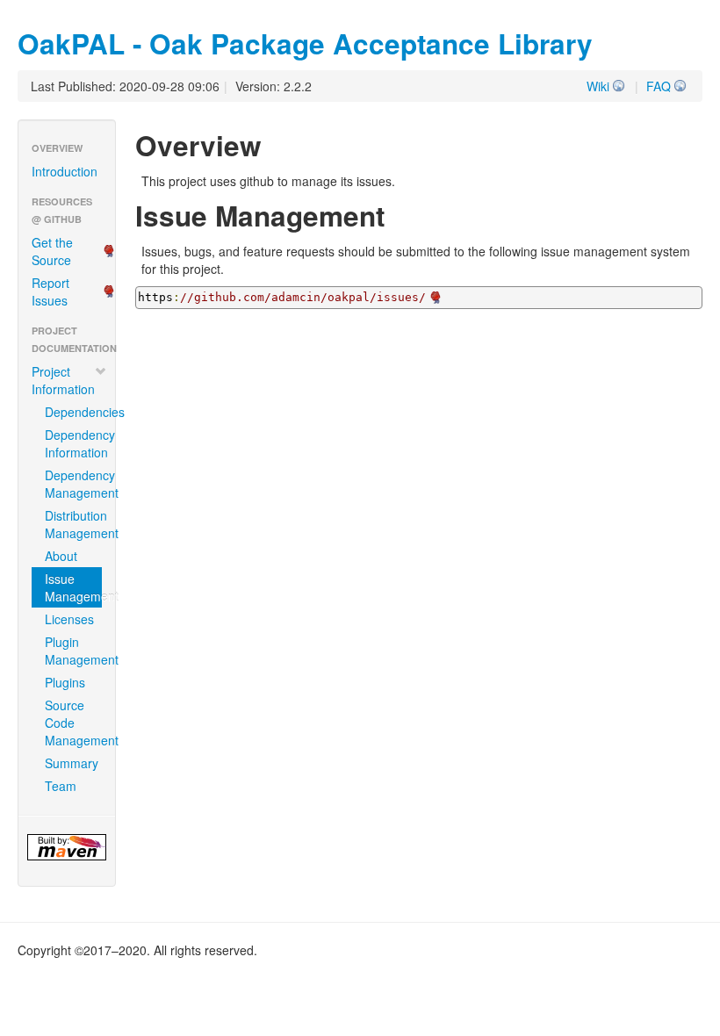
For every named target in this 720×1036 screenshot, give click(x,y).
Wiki (598, 86)
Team (60, 786)
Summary (71, 763)
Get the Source (52, 251)
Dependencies (73, 412)
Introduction (64, 171)
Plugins (65, 682)
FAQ (658, 86)
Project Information (63, 380)
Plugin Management (73, 650)
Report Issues (50, 291)
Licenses (69, 619)
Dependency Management (73, 483)
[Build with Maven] (66, 847)
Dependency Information (73, 443)
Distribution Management (73, 524)
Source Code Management (73, 722)
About (61, 556)
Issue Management (73, 587)
